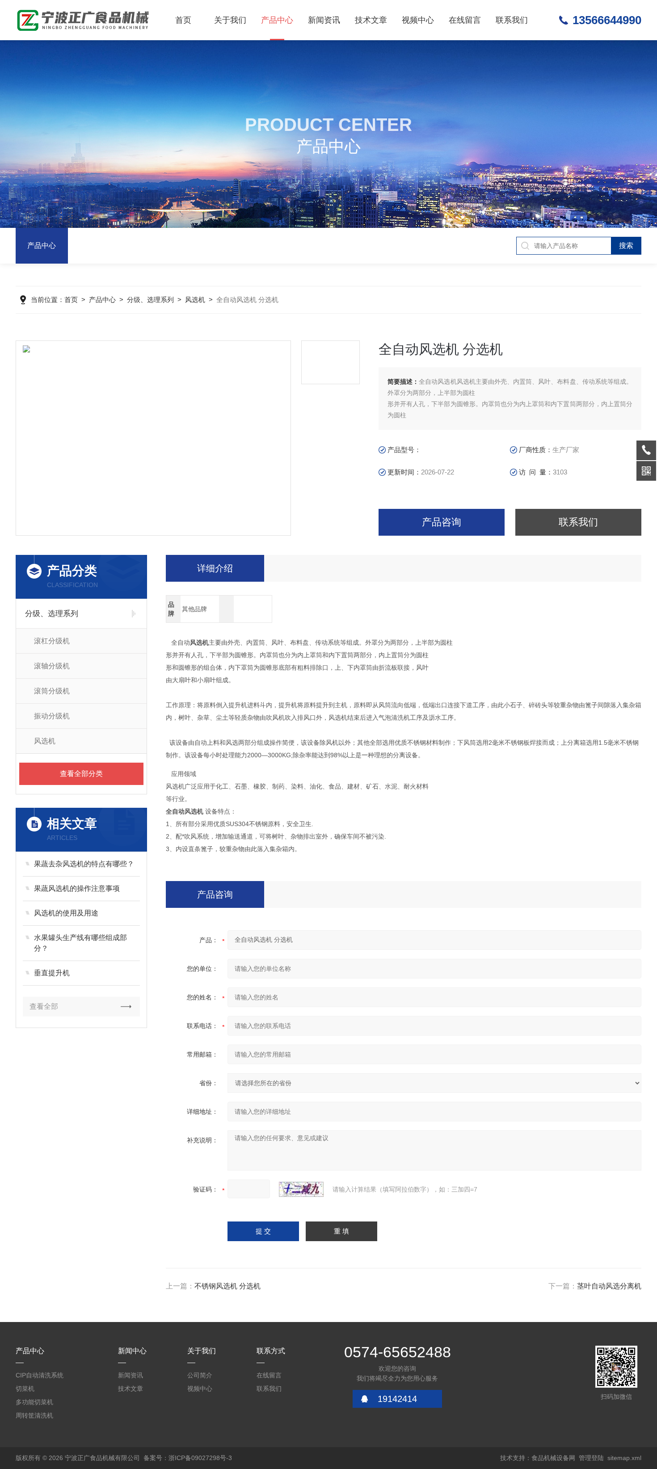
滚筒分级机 (52, 691)
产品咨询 (441, 522)
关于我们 (230, 20)
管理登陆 (591, 1457)
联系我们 (512, 20)
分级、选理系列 (150, 299)
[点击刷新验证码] (301, 1189)
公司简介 (199, 1375)
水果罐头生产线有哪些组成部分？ (80, 943)
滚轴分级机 (52, 666)
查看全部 (43, 1006)
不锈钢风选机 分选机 (227, 1286)
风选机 (195, 299)
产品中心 (277, 20)
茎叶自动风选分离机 (609, 1286)
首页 (183, 20)
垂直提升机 (52, 973)
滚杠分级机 (52, 641)
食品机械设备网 (553, 1457)
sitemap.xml (624, 1457)
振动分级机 (52, 716)
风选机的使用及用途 (66, 913)
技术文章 (371, 20)
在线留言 (465, 20)
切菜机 (25, 1388)
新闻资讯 (324, 20)
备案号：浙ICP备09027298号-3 (187, 1457)
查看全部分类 (81, 773)
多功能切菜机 (34, 1402)
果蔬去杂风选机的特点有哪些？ (84, 864)
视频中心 (418, 20)
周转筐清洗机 (34, 1415)
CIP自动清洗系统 (39, 1375)
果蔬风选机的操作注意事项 (77, 888)
